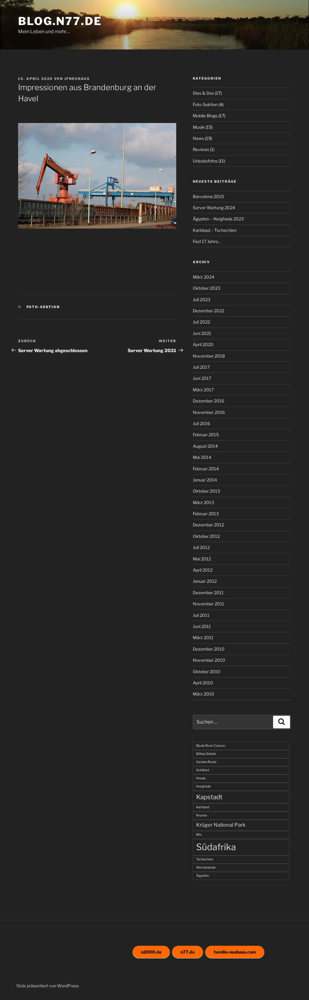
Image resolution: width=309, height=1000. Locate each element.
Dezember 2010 (209, 648)
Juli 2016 (201, 423)
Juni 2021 (202, 333)
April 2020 (203, 344)
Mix (199, 835)
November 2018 (209, 355)
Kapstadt (209, 797)
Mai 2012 (202, 558)
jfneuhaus (77, 79)
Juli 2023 (201, 299)
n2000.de (151, 951)
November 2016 (209, 412)
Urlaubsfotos (205, 160)
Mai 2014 (202, 457)
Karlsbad (202, 807)
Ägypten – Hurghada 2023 (218, 218)
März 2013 (203, 502)
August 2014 (205, 446)
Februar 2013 (206, 513)
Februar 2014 (206, 468)
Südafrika (216, 847)
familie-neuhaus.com (235, 951)
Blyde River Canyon (210, 746)
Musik (199, 127)
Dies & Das (203, 93)
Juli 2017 (201, 367)
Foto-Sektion (43, 307)
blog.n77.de (60, 21)
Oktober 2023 (206, 288)
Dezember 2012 (208, 524)
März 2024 (203, 276)
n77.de (187, 951)
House (200, 778)
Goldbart (202, 770)
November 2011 (208, 603)
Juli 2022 (201, 321)
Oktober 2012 (206, 536)
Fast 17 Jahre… (207, 241)
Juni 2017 (202, 378)
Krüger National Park (220, 825)
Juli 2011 (201, 615)
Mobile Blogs (205, 115)
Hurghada (203, 786)
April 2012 (202, 570)
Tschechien (204, 859)
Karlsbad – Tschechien (215, 230)
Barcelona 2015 (208, 196)
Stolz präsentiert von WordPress (47, 985)
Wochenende (205, 867)
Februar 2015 (206, 434)
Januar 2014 (205, 479)
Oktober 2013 (206, 491)
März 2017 (203, 389)
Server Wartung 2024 (214, 207)
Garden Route (206, 762)
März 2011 (203, 637)
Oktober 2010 (206, 671)
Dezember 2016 (208, 400)
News (198, 138)
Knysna (201, 815)
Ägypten (202, 876)
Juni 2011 (202, 626)
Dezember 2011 (208, 592)
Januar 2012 (205, 581)
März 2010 (203, 693)
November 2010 (209, 660)
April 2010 (203, 682)
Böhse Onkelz (206, 754)
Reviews (201, 149)
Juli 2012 (201, 547)
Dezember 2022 (208, 310)
